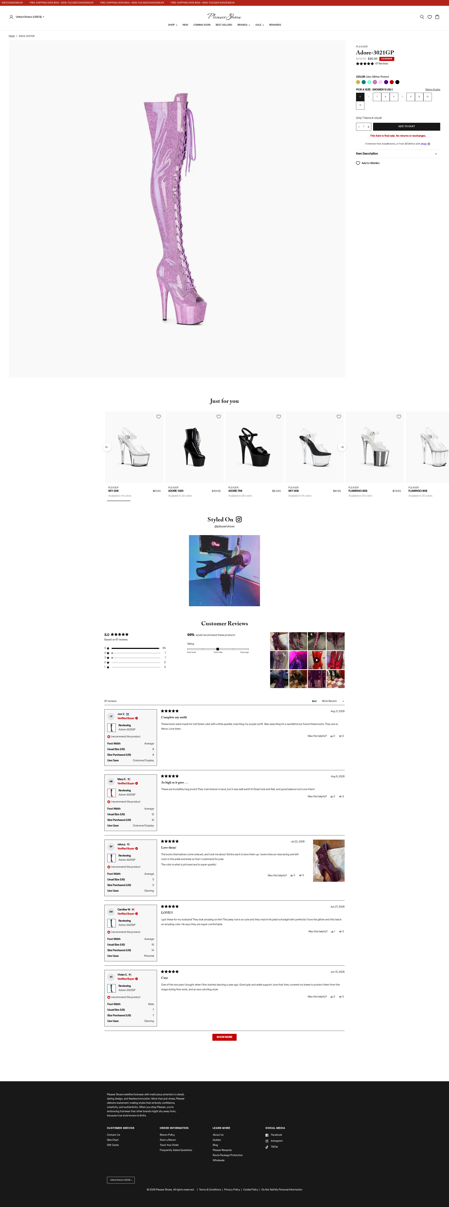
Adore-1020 (175, 491)
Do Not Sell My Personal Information (282, 1190)
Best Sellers (224, 25)
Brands (242, 25)
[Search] (422, 17)
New (185, 25)
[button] (372, 64)
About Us (218, 1135)
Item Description (367, 153)
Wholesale (218, 1160)
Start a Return (168, 1140)
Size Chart (113, 1140)
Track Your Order (169, 1145)
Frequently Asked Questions (176, 1150)
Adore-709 (235, 491)
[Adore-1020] (194, 447)
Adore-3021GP (127, 729)
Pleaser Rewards (222, 1150)
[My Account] (12, 17)
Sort (314, 701)
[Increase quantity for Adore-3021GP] (368, 127)
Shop (171, 25)
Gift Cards (113, 1145)
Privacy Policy (232, 1190)
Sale (258, 25)
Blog (215, 1145)
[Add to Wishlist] (158, 416)
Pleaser (113, 487)
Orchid (358, 82)
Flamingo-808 (358, 491)
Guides (217, 1140)
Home (12, 36)
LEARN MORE (221, 1128)
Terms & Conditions (210, 1190)
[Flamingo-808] (375, 447)
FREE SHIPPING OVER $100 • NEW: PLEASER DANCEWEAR (47, 3)
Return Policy (167, 1135)
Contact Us (113, 1135)
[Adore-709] (254, 447)
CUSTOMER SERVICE (120, 1128)
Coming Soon (201, 25)
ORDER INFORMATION (174, 1128)
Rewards (275, 25)
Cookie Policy (250, 1190)
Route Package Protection (228, 1155)
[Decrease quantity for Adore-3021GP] (358, 127)
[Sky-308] (134, 447)
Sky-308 (113, 491)
